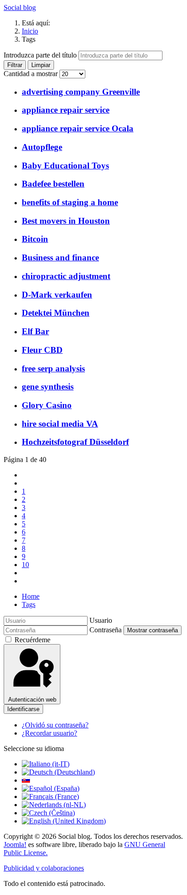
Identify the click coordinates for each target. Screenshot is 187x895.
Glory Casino (47, 405)
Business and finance (60, 257)
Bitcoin (35, 239)
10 (25, 564)
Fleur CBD (42, 350)
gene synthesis (48, 386)
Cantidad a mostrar (31, 73)
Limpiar (40, 65)
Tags (28, 604)
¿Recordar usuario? (49, 733)
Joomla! (15, 844)
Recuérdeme (32, 640)
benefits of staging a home (70, 202)
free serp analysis (53, 368)
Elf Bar (35, 331)
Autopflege (42, 147)
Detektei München (55, 313)
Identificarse (23, 709)
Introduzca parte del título (41, 55)
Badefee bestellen (53, 183)
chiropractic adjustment (66, 276)
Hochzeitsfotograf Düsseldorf (75, 442)
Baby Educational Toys (65, 165)
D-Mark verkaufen (57, 294)
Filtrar (14, 65)
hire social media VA (60, 423)
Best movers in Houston (66, 221)
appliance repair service (65, 110)
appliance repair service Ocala (77, 128)
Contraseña (105, 630)
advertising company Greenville (81, 91)
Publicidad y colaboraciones (44, 868)
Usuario (100, 620)
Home (30, 596)
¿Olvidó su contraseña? (55, 725)
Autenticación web (32, 699)
